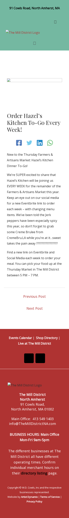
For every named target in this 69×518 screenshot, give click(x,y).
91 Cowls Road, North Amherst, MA (34, 8)
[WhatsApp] (50, 143)
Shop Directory (47, 338)
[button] (34, 43)
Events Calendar (20, 338)
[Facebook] (19, 143)
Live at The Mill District (34, 343)
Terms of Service (50, 497)
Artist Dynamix (29, 497)
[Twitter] (29, 143)
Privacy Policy (34, 501)
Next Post (34, 308)
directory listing (34, 473)
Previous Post (34, 296)
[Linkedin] (40, 143)
